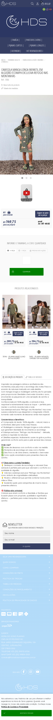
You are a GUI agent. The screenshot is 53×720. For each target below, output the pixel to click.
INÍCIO (3, 60)
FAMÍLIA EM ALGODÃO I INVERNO (33, 60)
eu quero (26, 546)
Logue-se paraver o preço (42, 214)
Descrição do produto (14, 377)
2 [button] (26, 178)
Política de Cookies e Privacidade (14, 707)
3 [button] (30, 178)
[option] (26, 135)
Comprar (26, 272)
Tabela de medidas (35, 377)
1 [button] (22, 178)
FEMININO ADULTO (14, 60)
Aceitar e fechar (26, 713)
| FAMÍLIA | (4, 61)
